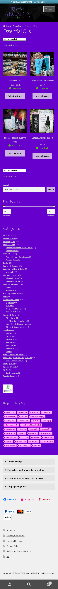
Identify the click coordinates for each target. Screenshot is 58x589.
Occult (24, 437)
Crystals (46, 412)
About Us (11, 530)
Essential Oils (37, 417)
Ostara (35, 437)
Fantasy (10, 421)
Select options (15, 96)
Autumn (10, 412)
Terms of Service (14, 540)
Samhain (21, 441)
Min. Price (6, 216)
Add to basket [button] (42, 96)
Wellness (10, 445)
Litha (22, 433)
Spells (33, 441)
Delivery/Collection (16, 535)
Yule (37, 445)
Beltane (23, 412)
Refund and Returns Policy (19, 551)
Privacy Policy (13, 546)
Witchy (24, 446)
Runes (9, 441)
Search (6, 185)
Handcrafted (12, 425)
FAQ (8, 556)
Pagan (48, 437)
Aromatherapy (19, 26)
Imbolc (33, 429)
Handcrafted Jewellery (31, 425)
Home (8, 26)
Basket (45, 582)
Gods (35, 421)
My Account (9, 584)
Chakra (34, 412)
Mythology (11, 437)
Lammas (46, 429)
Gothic (47, 421)
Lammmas (10, 433)
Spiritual (47, 441)
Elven (24, 417)
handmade (10, 429)
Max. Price (50, 216)
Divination (11, 417)
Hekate (22, 429)
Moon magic (46, 433)
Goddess (23, 421)
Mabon (33, 433)
